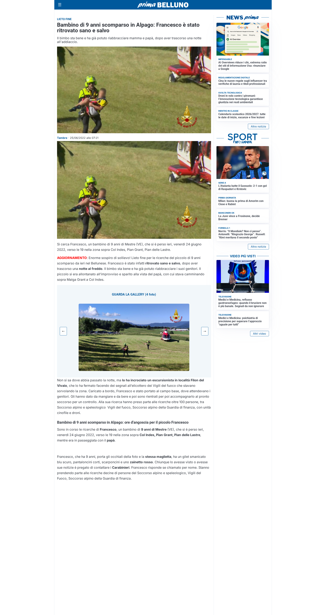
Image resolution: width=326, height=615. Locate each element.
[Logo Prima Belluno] (163, 5)
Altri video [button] (259, 333)
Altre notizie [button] (258, 126)
